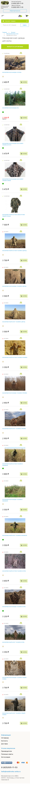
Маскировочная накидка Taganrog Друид (14, 286)
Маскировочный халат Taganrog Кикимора (14, 535)
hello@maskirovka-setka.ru (11, 771)
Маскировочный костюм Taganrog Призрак (14, 357)
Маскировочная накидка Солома (11, 72)
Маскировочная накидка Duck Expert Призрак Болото (12, 144)
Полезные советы (7, 754)
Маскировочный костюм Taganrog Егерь (14, 571)
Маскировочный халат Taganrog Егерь (13, 642)
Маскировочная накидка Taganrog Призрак (14, 393)
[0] (20, 16)
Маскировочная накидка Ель (10, 108)
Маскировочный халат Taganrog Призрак (14, 428)
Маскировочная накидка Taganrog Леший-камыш (14, 678)
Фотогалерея (5, 757)
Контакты (4, 741)
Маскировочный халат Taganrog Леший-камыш (14, 714)
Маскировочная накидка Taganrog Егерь (14, 606)
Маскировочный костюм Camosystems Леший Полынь (13, 215)
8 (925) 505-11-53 (17, 3)
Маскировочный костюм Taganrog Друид (14, 250)
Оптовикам (5, 738)
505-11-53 (9, 767)
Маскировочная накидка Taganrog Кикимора (12, 500)
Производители (6, 751)
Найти (24, 25)
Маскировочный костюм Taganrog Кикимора (12, 464)
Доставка (4, 744)
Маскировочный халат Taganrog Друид (13, 321)
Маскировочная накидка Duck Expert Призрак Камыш (12, 180)
